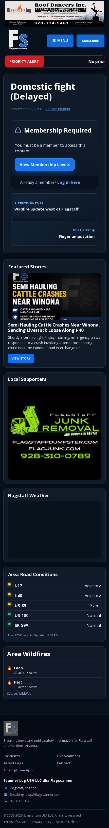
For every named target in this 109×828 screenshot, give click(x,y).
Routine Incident (57, 108)
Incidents (12, 756)
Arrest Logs (13, 763)
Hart (18, 682)
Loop (18, 668)
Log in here (68, 182)
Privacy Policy (41, 822)
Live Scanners (68, 756)
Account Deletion (68, 822)
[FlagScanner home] (11, 728)
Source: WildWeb (19, 693)
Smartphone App (18, 770)
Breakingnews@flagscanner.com (35, 794)
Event (95, 605)
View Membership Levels (45, 164)
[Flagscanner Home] (18, 40)
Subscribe (90, 41)
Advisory (93, 586)
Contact (64, 763)
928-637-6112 (19, 801)
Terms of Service (15, 822)
